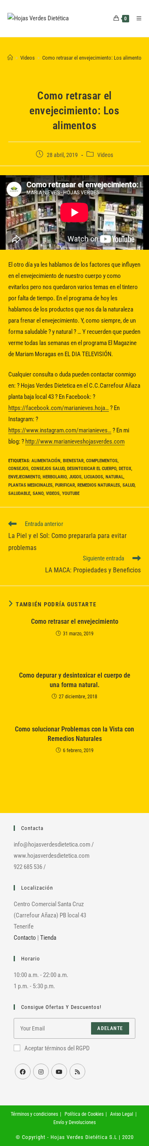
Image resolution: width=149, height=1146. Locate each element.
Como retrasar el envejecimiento (74, 621)
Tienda (48, 937)
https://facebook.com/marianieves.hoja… (58, 408)
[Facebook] (23, 1071)
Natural (114, 477)
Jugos (75, 477)
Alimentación (45, 460)
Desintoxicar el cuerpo (91, 468)
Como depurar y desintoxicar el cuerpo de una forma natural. (74, 679)
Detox (125, 468)
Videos (105, 155)
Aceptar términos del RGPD (57, 1048)
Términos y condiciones (34, 1114)
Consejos (18, 468)
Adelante (110, 1028)
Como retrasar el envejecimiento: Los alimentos (93, 58)
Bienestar (73, 460)
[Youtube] (59, 1071)
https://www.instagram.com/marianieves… (59, 430)
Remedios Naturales (98, 485)
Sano (38, 493)
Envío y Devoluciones (74, 1122)
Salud (129, 485)
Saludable (19, 493)
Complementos (102, 460)
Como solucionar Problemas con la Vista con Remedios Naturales (74, 733)
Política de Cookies (84, 1114)
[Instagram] (41, 1071)
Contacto (25, 937)
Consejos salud (48, 468)
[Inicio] (10, 58)
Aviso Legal (121, 1114)
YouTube (70, 493)
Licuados (93, 477)
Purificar (65, 485)
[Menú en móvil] (136, 18)
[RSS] (77, 1071)
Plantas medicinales (30, 485)
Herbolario (55, 477)
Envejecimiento (24, 477)
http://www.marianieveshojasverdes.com (75, 441)
